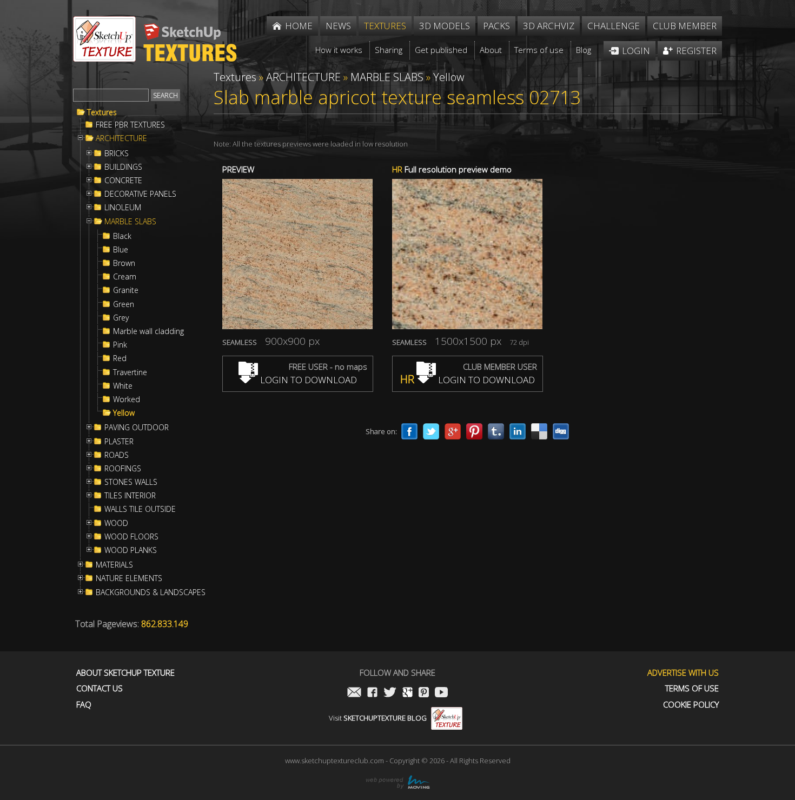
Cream (124, 277)
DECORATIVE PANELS (140, 194)
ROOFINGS (122, 469)
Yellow (124, 413)
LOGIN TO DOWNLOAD (307, 380)
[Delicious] (539, 431)
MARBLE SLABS (130, 221)
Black (122, 236)
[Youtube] (441, 693)
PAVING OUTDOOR (136, 427)
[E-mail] (354, 693)
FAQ (83, 704)
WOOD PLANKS (130, 550)
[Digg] (561, 431)
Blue (120, 250)
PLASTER (119, 441)
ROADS (116, 455)
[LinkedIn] (517, 431)
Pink (120, 345)
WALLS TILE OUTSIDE (140, 509)
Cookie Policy (691, 704)
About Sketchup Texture (125, 673)
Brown (124, 263)
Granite (125, 290)
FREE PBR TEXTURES (130, 125)
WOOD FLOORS (131, 537)
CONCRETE (123, 180)
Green (123, 304)
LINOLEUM (122, 207)
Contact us (99, 688)
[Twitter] (431, 431)
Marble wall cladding (148, 331)
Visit (378, 718)
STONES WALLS (130, 482)
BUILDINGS (123, 167)
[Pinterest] (474, 431)
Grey (121, 318)
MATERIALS (114, 565)
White (122, 386)
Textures (102, 112)
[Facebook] (409, 431)
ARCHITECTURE (121, 138)
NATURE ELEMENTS (129, 578)
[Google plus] (453, 431)
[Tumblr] (496, 431)
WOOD (116, 523)
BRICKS (116, 153)
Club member (685, 25)
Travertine (130, 372)
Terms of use (692, 688)
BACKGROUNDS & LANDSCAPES (151, 592)
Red (120, 358)
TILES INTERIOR (130, 496)
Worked (126, 399)
